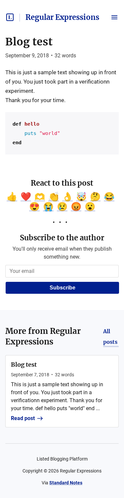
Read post (23, 418)
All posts (110, 336)
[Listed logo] (10, 17)
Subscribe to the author (62, 237)
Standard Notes (65, 482)
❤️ (26, 197)
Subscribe (62, 287)
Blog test (29, 41)
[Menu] (114, 17)
